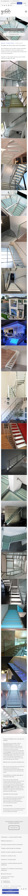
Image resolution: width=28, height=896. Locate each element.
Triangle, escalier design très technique (11, 848)
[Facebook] (2, 5)
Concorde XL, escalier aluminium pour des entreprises (11, 864)
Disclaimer (6, 886)
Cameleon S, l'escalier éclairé (8, 859)
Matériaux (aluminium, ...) (7, 841)
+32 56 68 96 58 (15, 1)
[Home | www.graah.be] (8, 11)
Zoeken (26, 5)
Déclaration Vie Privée (16, 886)
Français (19, 3)
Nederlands (13, 3)
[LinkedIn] (4, 5)
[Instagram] (6, 5)
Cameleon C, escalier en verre (8, 856)
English (24, 3)
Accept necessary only (10, 892)
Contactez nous (14, 29)
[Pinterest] (9, 5)
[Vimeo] (11, 5)
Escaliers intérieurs (10, 43)
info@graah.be (6, 1)
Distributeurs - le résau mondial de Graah (11, 837)
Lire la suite (6, 80)
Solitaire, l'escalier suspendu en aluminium (11, 852)
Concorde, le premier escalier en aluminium (12, 844)
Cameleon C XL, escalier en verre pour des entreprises (11, 869)
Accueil (3, 43)
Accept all (10, 890)
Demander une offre (14, 34)
